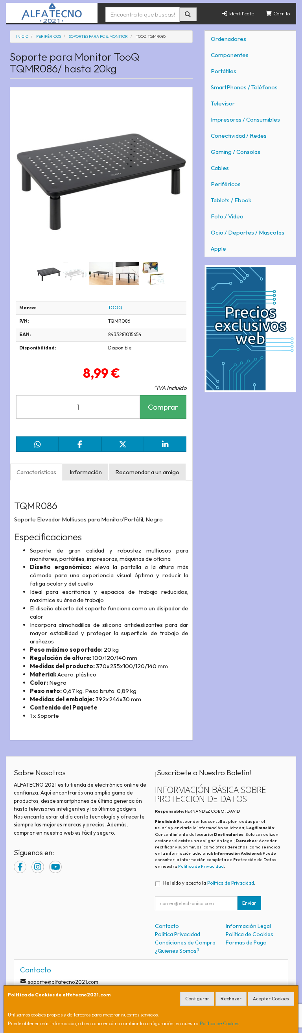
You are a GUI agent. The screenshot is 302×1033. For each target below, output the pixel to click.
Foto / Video (227, 216)
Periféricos (226, 184)
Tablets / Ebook (231, 200)
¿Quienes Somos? (177, 950)
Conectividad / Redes (239, 135)
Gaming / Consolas (235, 151)
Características (36, 472)
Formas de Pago (246, 942)
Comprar (163, 407)
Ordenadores (228, 39)
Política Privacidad (177, 934)
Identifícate (241, 13)
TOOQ (115, 307)
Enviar (249, 903)
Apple (218, 248)
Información (86, 472)
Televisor (223, 103)
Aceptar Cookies (271, 999)
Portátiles (223, 71)
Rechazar (231, 999)
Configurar (197, 999)
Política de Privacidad (201, 866)
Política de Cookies (219, 1023)
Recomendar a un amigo (147, 472)
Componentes (230, 55)
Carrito (281, 13)
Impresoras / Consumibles (245, 119)
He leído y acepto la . (209, 883)
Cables (220, 168)
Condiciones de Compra (185, 942)
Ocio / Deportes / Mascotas (247, 232)
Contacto (167, 926)
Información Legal (248, 926)
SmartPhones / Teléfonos (244, 87)
